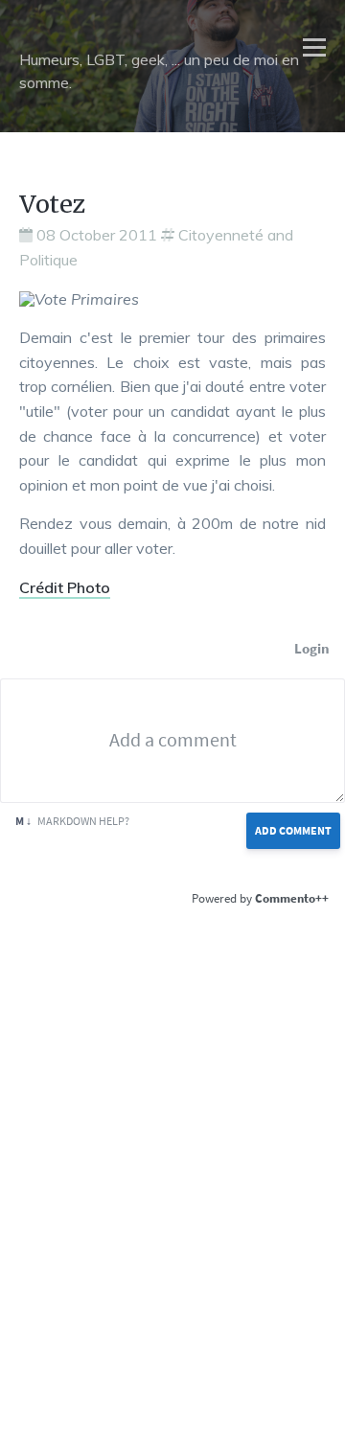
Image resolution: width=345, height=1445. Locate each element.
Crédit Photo (64, 587)
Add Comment (293, 830)
